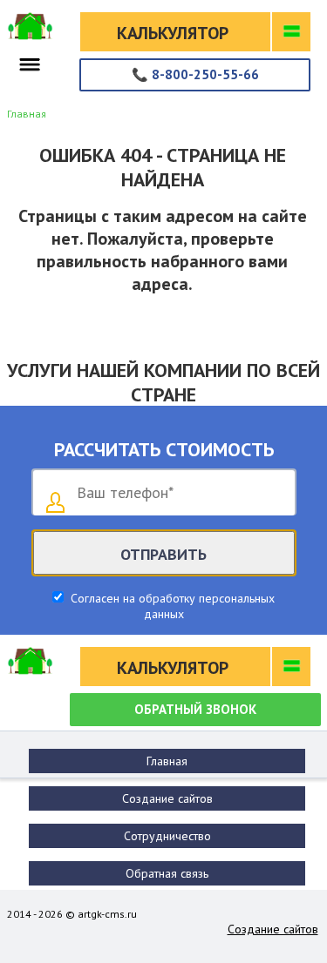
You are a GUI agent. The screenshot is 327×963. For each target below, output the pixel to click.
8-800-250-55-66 (195, 74)
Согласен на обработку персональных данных (171, 606)
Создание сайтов (167, 798)
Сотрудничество (167, 836)
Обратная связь (167, 873)
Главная (166, 761)
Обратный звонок (195, 709)
